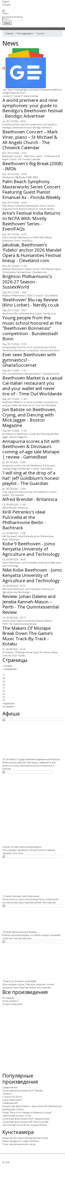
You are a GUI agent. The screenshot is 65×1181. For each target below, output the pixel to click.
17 (3, 675)
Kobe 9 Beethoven (11, 562)
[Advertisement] (32, 1040)
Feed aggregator (25, 33)
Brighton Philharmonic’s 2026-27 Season (22, 295)
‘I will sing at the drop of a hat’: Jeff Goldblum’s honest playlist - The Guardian (30, 478)
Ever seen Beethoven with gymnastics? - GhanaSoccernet (29, 360)
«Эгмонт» (7, 1093)
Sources (40, 33)
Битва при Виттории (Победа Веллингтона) (24, 1137)
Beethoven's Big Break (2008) (17, 177)
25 (3, 700)
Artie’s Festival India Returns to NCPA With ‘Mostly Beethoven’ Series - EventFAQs (31, 221)
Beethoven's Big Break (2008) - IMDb (32, 166)
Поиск (5, 13)
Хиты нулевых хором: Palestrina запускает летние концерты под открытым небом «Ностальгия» (28, 986)
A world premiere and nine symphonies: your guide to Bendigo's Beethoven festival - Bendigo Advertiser (32, 108)
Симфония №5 (10, 1087)
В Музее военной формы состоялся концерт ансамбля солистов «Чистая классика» (31, 937)
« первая (7, 665)
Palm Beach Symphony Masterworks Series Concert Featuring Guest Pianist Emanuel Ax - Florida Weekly (31, 189)
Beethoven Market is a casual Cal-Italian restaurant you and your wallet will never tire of (30, 404)
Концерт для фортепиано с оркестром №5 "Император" (32, 1106)
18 (3, 678)
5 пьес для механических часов (18, 1144)
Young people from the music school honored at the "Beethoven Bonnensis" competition (29, 349)
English (5, 1)
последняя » (8, 706)
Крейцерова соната (13, 1109)
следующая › (8, 703)
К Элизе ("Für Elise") (12, 1096)
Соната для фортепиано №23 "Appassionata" (26, 1118)
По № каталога (10, 1000)
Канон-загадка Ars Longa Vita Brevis (20, 1141)
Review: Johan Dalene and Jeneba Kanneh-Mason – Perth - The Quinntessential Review (30, 604)
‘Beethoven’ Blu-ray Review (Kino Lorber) (22, 313)
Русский (6, 4)
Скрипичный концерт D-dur (16, 1115)
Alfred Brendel (9, 507)
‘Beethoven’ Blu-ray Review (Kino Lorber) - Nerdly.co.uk (30, 302)
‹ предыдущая (9, 668)
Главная (9, 33)
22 (3, 690)
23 (3, 693)
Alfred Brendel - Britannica (29, 499)
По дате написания (12, 1004)
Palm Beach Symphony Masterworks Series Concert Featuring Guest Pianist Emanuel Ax (28, 207)
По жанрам (8, 997)
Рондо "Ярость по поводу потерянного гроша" (27, 1112)
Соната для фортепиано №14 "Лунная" (22, 1090)
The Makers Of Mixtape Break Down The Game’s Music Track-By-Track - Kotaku (27, 636)
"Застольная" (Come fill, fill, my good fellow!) (24, 1124)
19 (3, 681)
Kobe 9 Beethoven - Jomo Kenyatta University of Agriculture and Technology (31, 549)
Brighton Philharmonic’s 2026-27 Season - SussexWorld (27, 281)
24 (3, 697)
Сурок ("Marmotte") (12, 1099)
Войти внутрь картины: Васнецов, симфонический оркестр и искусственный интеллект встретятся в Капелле (28, 765)
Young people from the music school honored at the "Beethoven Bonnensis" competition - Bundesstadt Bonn (32, 328)
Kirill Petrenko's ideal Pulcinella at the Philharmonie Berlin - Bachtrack (24, 520)
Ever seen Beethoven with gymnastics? (21, 373)
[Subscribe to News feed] (3, 67)
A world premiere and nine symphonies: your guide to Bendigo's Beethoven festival (29, 126)
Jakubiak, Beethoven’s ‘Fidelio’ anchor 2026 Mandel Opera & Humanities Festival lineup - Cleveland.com (31, 253)
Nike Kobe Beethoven (13, 589)
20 (3, 684)
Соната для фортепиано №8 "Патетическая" (25, 1121)
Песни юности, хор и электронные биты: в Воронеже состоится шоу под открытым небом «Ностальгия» (30, 901)
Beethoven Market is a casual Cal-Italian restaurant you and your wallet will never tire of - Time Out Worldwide (32, 386)
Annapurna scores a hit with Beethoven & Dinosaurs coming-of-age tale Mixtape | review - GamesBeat (31, 449)
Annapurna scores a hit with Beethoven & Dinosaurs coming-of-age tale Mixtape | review (28, 467)
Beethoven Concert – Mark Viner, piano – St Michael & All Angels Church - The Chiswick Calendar (30, 139)
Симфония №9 (10, 1103)
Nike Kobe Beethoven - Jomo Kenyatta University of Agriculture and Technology (32, 575)
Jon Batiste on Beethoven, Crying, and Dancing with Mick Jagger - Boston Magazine (29, 417)
